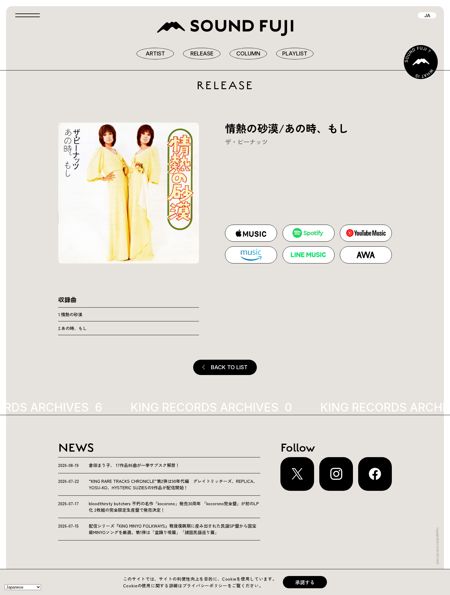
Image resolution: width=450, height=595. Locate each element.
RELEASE (201, 53)
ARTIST (155, 53)
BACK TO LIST (229, 367)
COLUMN (248, 53)
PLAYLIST (294, 53)
